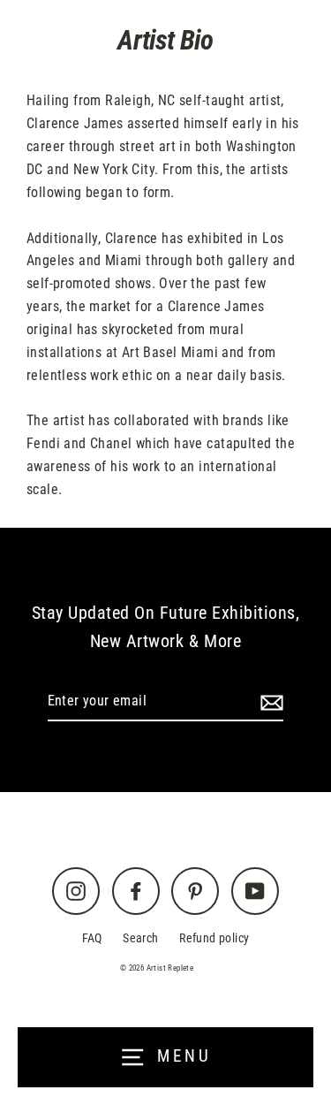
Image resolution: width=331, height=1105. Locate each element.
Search (140, 938)
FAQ (92, 938)
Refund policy (214, 938)
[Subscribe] (269, 701)
